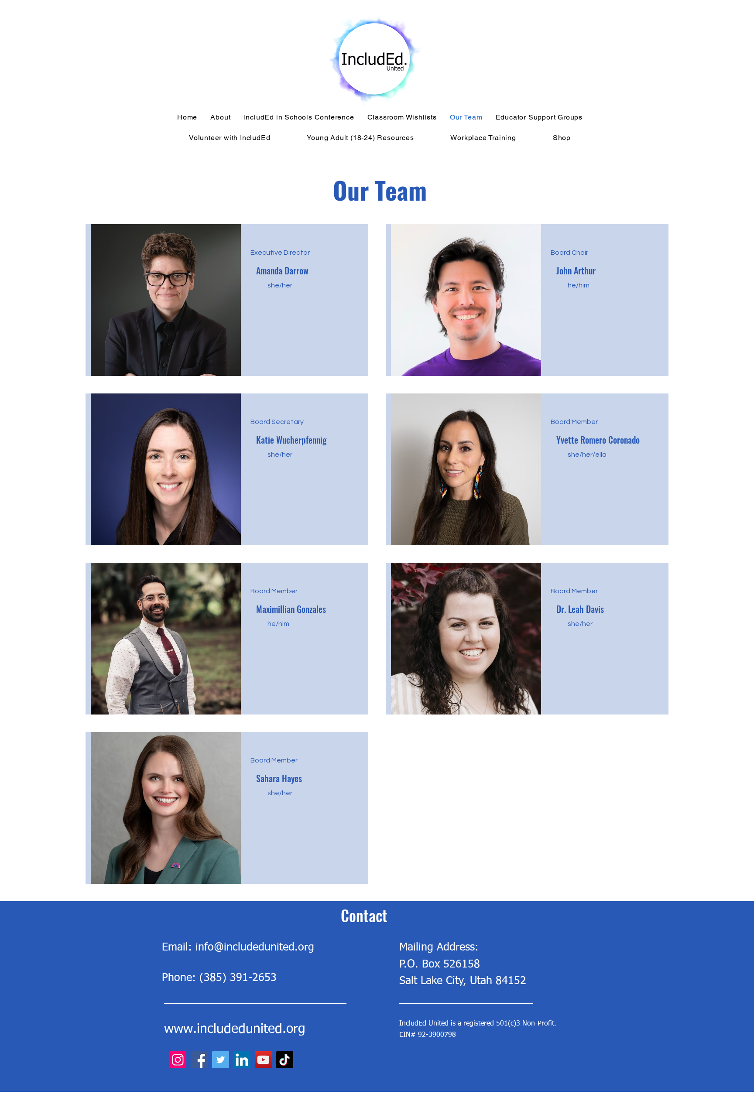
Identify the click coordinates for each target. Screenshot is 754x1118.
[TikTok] (284, 1059)
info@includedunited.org (254, 947)
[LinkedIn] (241, 1059)
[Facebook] (199, 1059)
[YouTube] (263, 1059)
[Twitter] (220, 1059)
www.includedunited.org (234, 1029)
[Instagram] (177, 1059)
